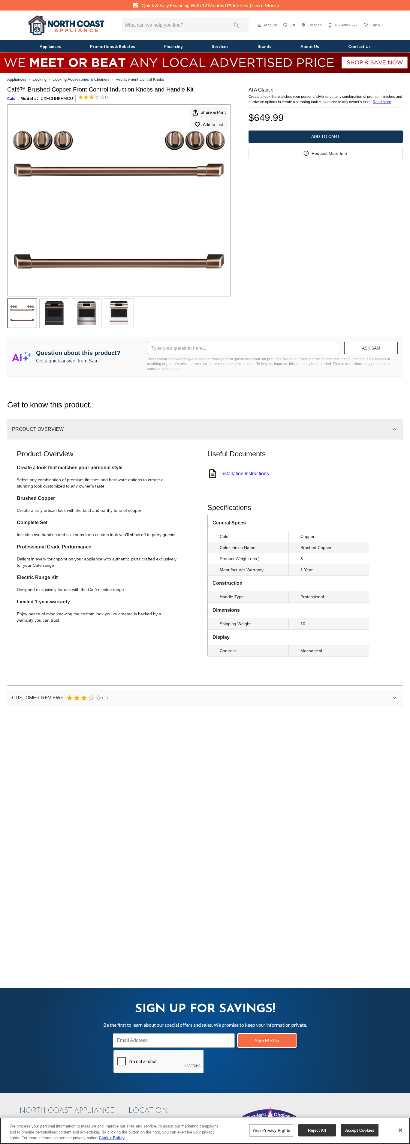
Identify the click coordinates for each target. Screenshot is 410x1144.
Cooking (39, 79)
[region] (205, 1130)
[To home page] (66, 25)
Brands (264, 46)
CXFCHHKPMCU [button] (57, 98)
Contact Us (359, 46)
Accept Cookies (360, 1130)
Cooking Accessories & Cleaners (81, 79)
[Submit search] (236, 25)
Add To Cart (325, 136)
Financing (173, 46)
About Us (309, 46)
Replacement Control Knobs (140, 79)
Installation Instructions (244, 473)
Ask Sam (371, 348)
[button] (259, 25)
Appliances (50, 46)
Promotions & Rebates (112, 46)
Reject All (317, 1130)
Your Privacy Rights (271, 1130)
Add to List (213, 124)
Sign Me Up (267, 1040)
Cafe (11, 99)
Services (220, 46)
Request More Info (329, 153)
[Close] (400, 1130)
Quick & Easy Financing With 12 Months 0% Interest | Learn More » (210, 5)
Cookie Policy (112, 1138)
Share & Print (213, 112)
